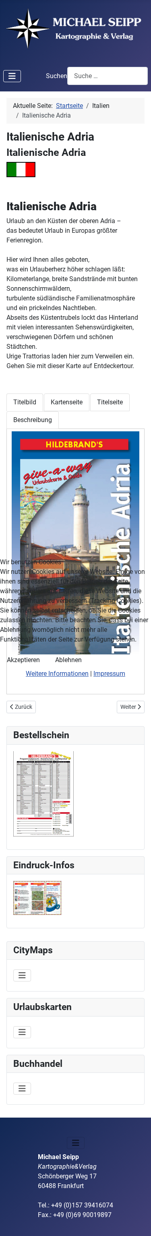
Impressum (109, 673)
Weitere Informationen (57, 673)
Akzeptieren (23, 660)
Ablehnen (68, 660)
